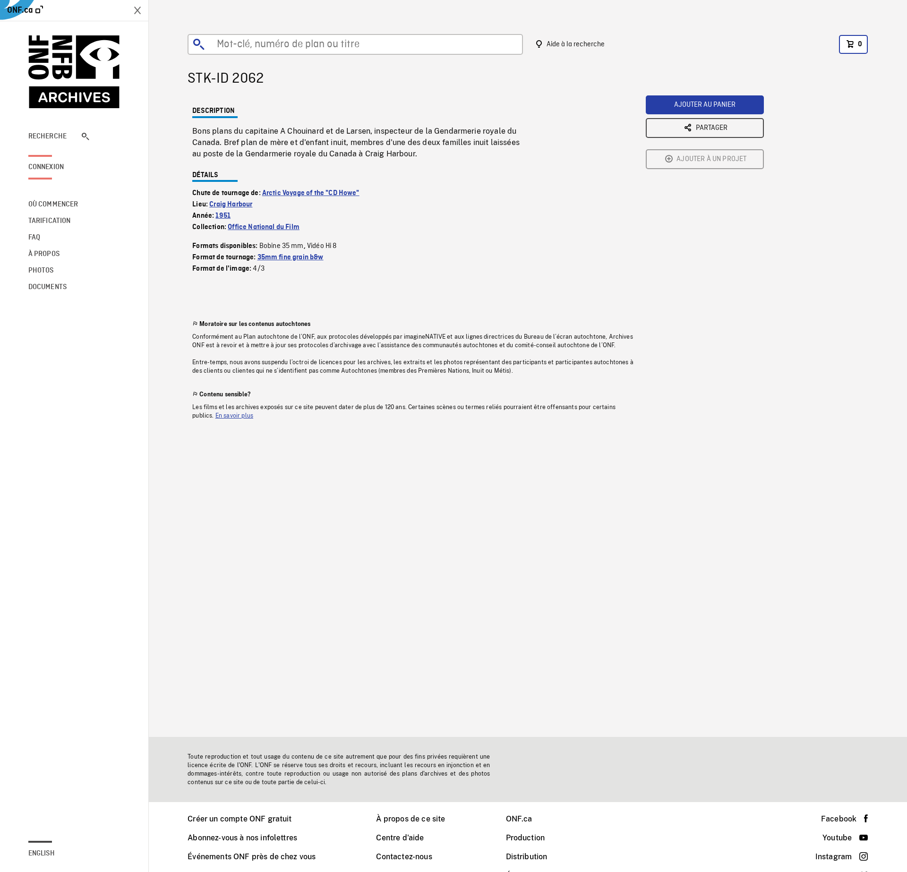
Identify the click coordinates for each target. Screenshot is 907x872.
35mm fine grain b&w (290, 257)
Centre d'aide (400, 837)
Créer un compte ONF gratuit (239, 818)
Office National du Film (263, 227)
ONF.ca (519, 818)
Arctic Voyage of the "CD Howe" (310, 193)
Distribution (527, 856)
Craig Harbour (230, 204)
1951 (223, 216)
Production (525, 837)
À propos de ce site (410, 818)
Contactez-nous (404, 856)
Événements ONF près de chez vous (252, 856)
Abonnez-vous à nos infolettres (242, 837)
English (41, 853)
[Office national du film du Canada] (74, 71)
